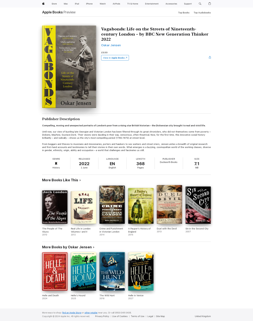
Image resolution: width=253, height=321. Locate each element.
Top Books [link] (183, 12)
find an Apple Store (71, 313)
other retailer (91, 313)
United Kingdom (203, 316)
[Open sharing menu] (210, 57)
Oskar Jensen (111, 45)
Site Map (160, 316)
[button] (200, 4)
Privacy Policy (102, 316)
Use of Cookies (120, 316)
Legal (150, 316)
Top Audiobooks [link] (202, 12)
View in (114, 58)
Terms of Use (138, 316)
